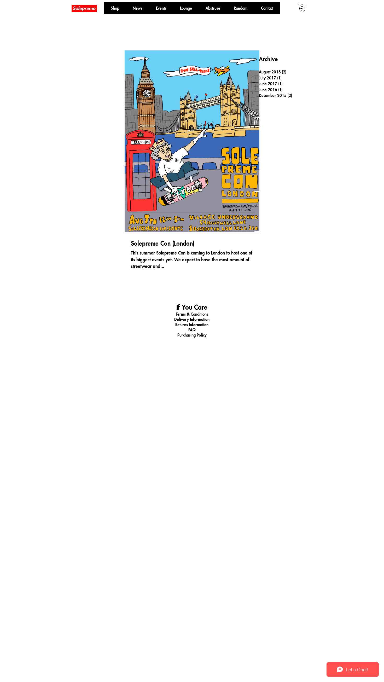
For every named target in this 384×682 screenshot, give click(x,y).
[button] (240, 8)
